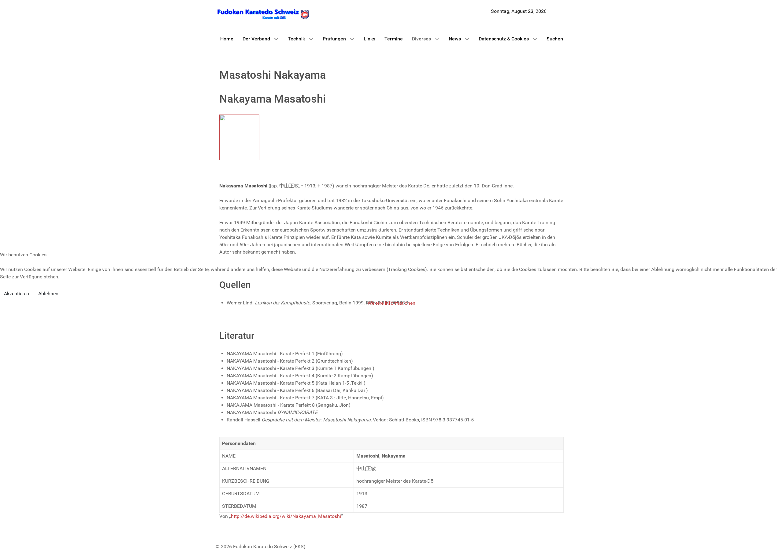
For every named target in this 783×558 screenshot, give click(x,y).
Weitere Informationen (391, 303)
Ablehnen (48, 293)
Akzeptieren (16, 293)
